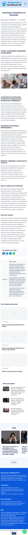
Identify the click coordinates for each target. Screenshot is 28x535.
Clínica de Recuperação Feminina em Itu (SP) (11, 501)
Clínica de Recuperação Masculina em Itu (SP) (11, 504)
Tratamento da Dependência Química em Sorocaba (12, 489)
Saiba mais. (15, 531)
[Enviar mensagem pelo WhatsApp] (24, 531)
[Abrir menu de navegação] (25, 3)
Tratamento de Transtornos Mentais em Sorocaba (12, 494)
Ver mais (14, 462)
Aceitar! (14, 533)
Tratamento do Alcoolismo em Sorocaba (10, 487)
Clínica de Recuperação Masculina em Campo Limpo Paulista (13, 348)
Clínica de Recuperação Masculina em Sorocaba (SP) (13, 503)
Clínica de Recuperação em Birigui (12, 371)
